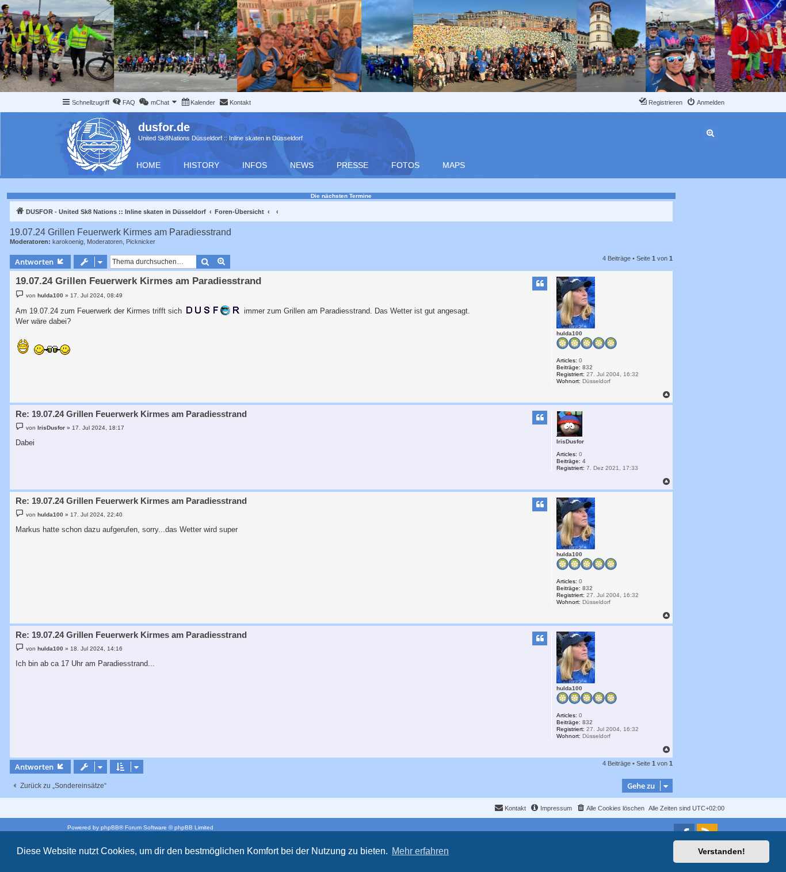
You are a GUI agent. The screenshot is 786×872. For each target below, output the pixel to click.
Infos (254, 165)
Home (148, 165)
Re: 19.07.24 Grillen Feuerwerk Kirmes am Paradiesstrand (131, 414)
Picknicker (140, 241)
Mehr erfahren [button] (420, 851)
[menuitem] (123, 102)
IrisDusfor (570, 441)
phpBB (110, 827)
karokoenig (67, 241)
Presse (352, 165)
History (201, 165)
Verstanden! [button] (721, 851)
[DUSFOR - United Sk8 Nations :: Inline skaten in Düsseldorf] (100, 142)
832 (587, 367)
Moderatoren (105, 241)
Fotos (405, 165)
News (302, 165)
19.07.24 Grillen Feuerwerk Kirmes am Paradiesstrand (120, 232)
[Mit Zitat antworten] (539, 283)
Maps (453, 165)
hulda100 (569, 333)
